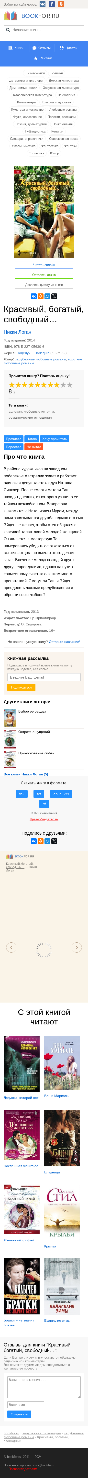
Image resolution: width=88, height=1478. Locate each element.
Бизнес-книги (35, 73)
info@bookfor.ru (44, 1465)
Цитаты (71, 48)
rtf (44, 804)
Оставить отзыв (44, 275)
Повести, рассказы (62, 117)
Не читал (34, 447)
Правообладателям (23, 1469)
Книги (18, 48)
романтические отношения (30, 417)
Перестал (13, 447)
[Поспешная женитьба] (22, 1159)
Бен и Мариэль (56, 1096)
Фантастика (49, 146)
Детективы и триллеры (26, 80)
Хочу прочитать (54, 439)
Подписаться (21, 687)
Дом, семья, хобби (23, 88)
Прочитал (13, 439)
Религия (57, 131)
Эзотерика (36, 153)
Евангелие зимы (57, 1320)
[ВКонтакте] (34, 296)
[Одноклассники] (41, 296)
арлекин (15, 411)
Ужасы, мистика (23, 146)
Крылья (50, 1246)
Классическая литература (32, 95)
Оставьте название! (64, 642)
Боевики (57, 73)
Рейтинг (46, 58)
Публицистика (35, 131)
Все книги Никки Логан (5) (26, 774)
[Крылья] (62, 1239)
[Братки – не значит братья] (22, 1313)
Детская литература (64, 80)
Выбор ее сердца (32, 711)
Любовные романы (63, 109)
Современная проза (63, 139)
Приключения (63, 124)
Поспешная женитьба (21, 1166)
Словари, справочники (26, 139)
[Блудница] (62, 1165)
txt (39, 794)
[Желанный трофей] (22, 1233)
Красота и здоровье (56, 102)
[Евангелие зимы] (62, 1313)
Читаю (32, 439)
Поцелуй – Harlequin (33, 353)
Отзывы (44, 48)
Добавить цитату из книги (44, 285)
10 (70, 385)
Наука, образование (27, 117)
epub (61, 794)
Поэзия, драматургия (31, 124)
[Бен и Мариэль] (62, 1088)
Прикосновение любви (36, 753)
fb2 (21, 794)
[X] (54, 296)
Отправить (19, 1414)
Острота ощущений (34, 732)
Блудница (52, 1172)
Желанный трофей (19, 1240)
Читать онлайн (44, 265)
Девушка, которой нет (21, 1098)
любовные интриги (39, 411)
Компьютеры (26, 102)
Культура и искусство (27, 109)
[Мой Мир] (47, 296)
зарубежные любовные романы (40, 359)
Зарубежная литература (61, 88)
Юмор (54, 153)
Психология (66, 95)
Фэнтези (70, 146)
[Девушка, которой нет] (22, 1090)
